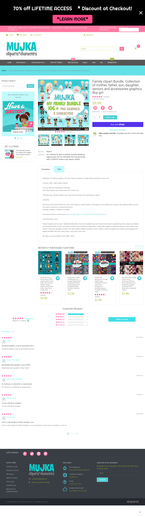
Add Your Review (98, 99)
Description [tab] (45, 169)
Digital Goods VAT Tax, (54, 157)
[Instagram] (38, 453)
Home (4, 70)
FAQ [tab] (59, 169)
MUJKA (49, 152)
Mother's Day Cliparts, (66, 159)
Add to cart (110, 117)
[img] (7, 338)
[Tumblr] (64, 452)
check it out (18, 132)
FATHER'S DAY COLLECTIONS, (74, 157)
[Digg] (78, 452)
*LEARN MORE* (72, 19)
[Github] (53, 452)
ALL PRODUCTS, (52, 155)
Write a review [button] (122, 319)
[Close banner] (141, 13)
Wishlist (23, 35)
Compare (37, 35)
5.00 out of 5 (29, 318)
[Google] (50, 452)
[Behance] (81, 452)
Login (11, 35)
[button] (60, 132)
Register (89, 35)
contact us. (121, 239)
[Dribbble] (67, 452)
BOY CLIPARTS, (64, 155)
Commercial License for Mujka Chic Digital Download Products (23, 152)
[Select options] (58, 278)
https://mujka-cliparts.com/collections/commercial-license (86, 214)
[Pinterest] (45, 453)
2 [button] (71, 434)
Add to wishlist (110, 112)
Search (30, 86)
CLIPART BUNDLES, (78, 155)
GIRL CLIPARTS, (52, 159)
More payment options (118, 130)
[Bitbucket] (61, 452)
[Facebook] (103, 108)
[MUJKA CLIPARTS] (21, 48)
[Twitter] (110, 108)
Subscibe (102, 480)
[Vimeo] (70, 452)
